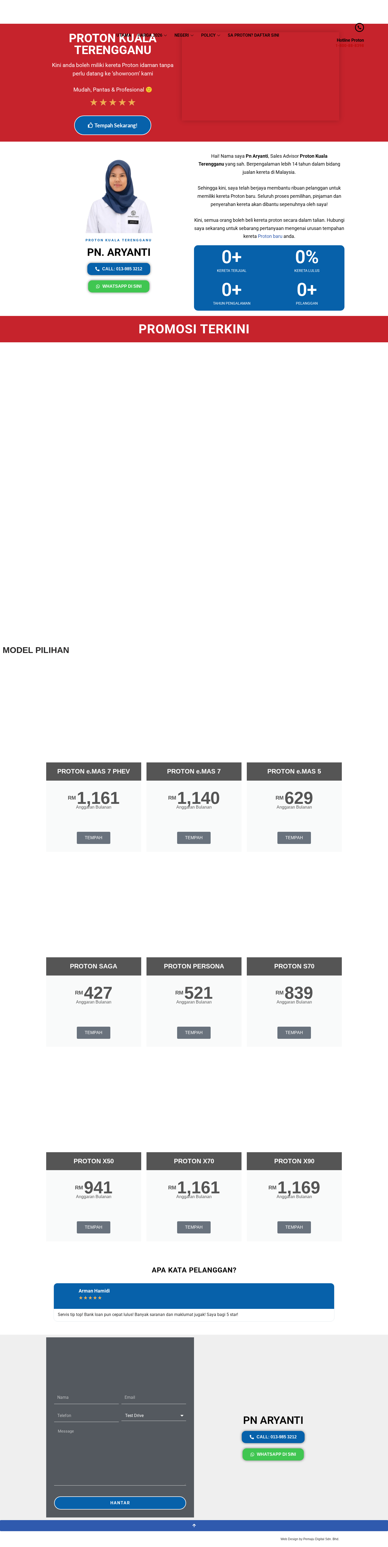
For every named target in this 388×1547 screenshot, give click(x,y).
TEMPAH (93, 837)
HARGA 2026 (150, 35)
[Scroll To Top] (194, 1525)
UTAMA (123, 35)
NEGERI (181, 35)
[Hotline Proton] (359, 27)
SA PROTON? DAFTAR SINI (253, 35)
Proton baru (270, 236)
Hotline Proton (350, 40)
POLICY (208, 35)
